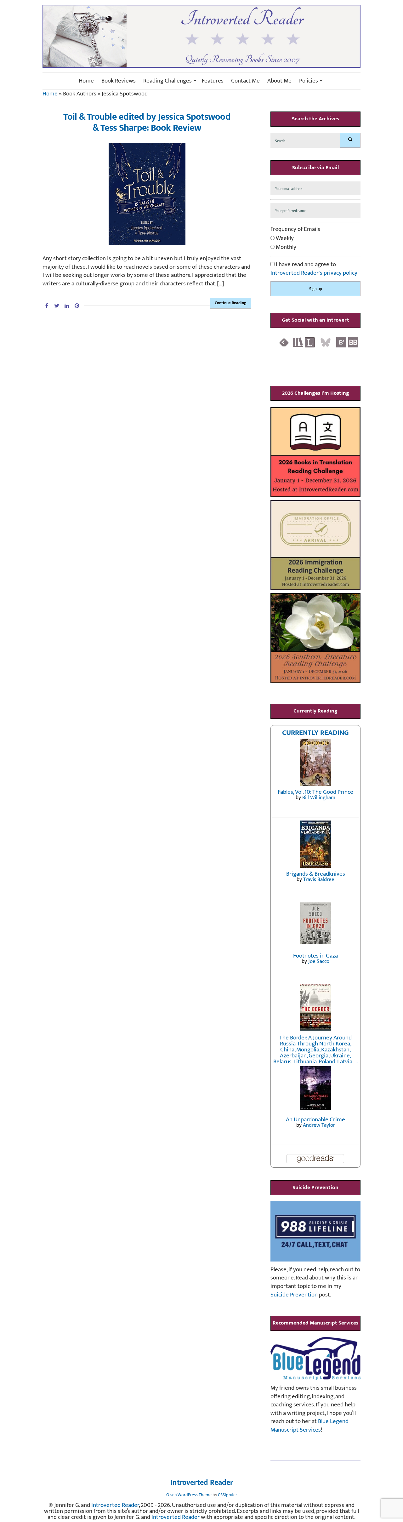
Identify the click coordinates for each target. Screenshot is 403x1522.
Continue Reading (230, 303)
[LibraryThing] (309, 342)
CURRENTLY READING (315, 733)
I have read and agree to (313, 268)
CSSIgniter (227, 1494)
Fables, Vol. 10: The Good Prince (315, 792)
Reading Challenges (167, 81)
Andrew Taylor (319, 1125)
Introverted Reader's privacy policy (313, 273)
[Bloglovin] (341, 342)
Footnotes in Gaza (315, 956)
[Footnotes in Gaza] (315, 923)
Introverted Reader (201, 1483)
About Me (279, 81)
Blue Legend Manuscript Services (309, 1425)
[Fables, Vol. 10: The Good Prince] (315, 762)
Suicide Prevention (294, 1295)
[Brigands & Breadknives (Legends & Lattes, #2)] (315, 844)
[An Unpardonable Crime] (315, 1088)
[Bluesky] (325, 342)
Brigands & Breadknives (315, 874)
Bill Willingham (318, 797)
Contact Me (245, 81)
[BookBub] (353, 342)
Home (86, 81)
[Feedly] (284, 342)
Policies (308, 81)
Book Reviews (118, 81)
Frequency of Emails (295, 229)
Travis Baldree (318, 879)
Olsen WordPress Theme (189, 1494)
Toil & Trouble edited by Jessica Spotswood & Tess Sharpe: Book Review (146, 122)
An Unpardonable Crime (315, 1119)
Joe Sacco (318, 961)
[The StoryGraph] (297, 342)
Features (213, 81)
